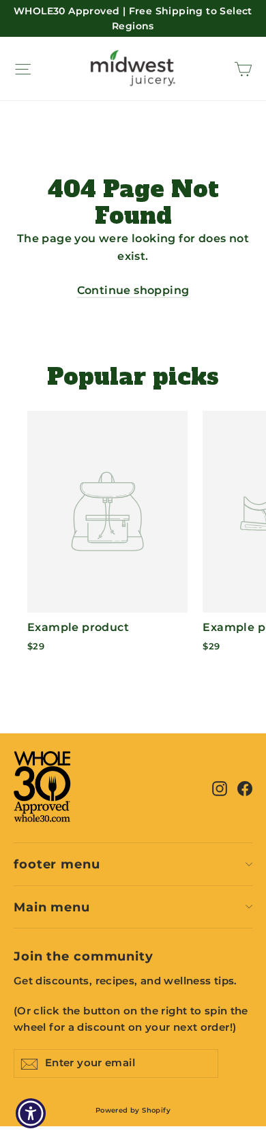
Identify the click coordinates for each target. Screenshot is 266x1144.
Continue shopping (133, 290)
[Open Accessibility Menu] (31, 1113)
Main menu (52, 907)
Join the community (83, 956)
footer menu (57, 864)
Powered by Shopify (133, 1110)
